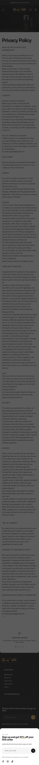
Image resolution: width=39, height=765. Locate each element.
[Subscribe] (33, 751)
